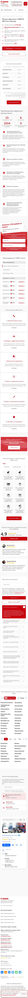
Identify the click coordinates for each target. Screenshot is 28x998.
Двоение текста (6, 290)
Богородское (4, 743)
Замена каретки (6, 77)
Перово (16, 756)
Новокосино (4, 756)
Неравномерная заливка (6, 298)
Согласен (24, 993)
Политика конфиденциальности (14, 983)
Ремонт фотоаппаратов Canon (8, 916)
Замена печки (5, 84)
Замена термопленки (7, 88)
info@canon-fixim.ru (6, 943)
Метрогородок (4, 753)
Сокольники (18, 761)
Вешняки (17, 743)
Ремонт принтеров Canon (7, 919)
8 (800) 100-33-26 (5, 940)
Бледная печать (6, 281)
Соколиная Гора (5, 761)
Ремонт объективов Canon (7, 922)
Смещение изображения (5, 286)
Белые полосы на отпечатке (6, 303)
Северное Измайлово (20, 758)
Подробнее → (22, 281)
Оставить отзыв (14, 538)
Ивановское (18, 748)
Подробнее (14, 327)
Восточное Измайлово (20, 746)
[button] (2, 698)
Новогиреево (18, 753)
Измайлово (3, 751)
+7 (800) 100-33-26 (17, 4)
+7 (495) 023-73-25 (17, 1)
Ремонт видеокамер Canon (7, 913)
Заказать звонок (14, 447)
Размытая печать (6, 293)
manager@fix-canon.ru (6, 947)
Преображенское (5, 758)
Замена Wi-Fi (5, 73)
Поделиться (2, 972)
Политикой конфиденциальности (17, 791)
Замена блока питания (7, 69)
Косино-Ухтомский (19, 751)
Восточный (3, 746)
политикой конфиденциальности (16, 248)
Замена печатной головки (8, 80)
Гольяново (3, 748)
